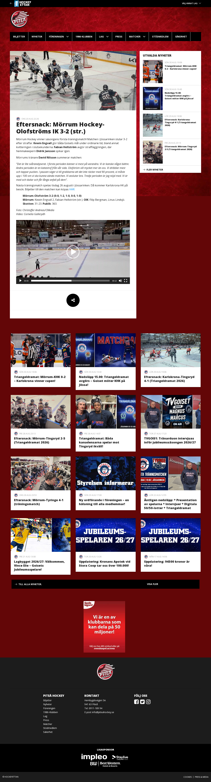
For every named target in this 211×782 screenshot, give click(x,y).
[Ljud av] (120, 280)
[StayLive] (120, 756)
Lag (101, 36)
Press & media (202, 777)
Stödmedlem (160, 36)
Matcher (134, 36)
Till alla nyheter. (30, 584)
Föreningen (56, 36)
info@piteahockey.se (103, 712)
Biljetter (19, 36)
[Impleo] (94, 756)
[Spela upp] (20, 280)
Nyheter (37, 36)
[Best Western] (105, 763)
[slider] (70, 281)
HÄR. (72, 189)
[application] (73, 252)
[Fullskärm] (125, 280)
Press (118, 36)
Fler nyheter (155, 169)
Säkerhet (181, 36)
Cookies (187, 777)
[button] (73, 252)
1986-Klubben (83, 36)
